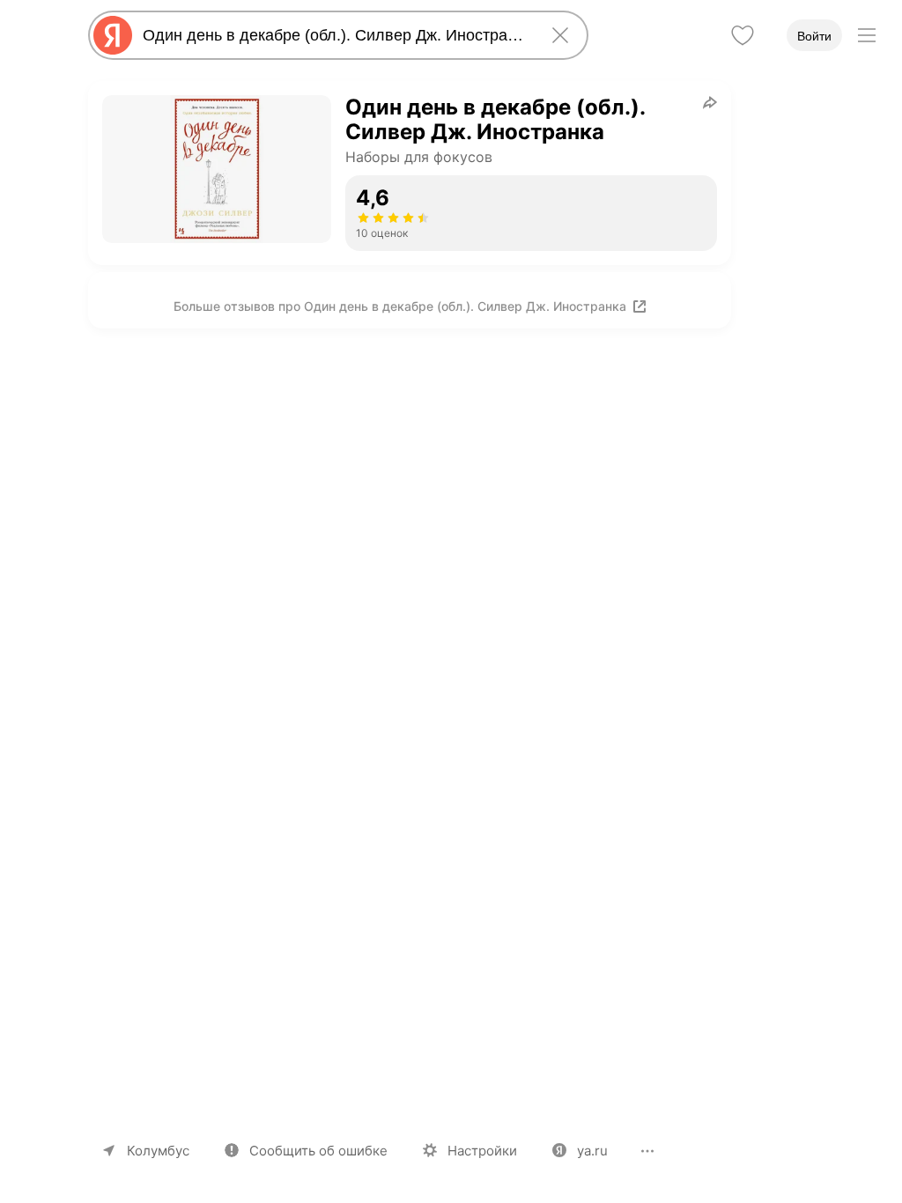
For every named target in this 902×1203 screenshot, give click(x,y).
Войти (814, 36)
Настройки (482, 1150)
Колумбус (158, 1150)
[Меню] (866, 35)
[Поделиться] (710, 102)
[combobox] (334, 35)
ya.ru (592, 1150)
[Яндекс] (112, 35)
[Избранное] (742, 35)
